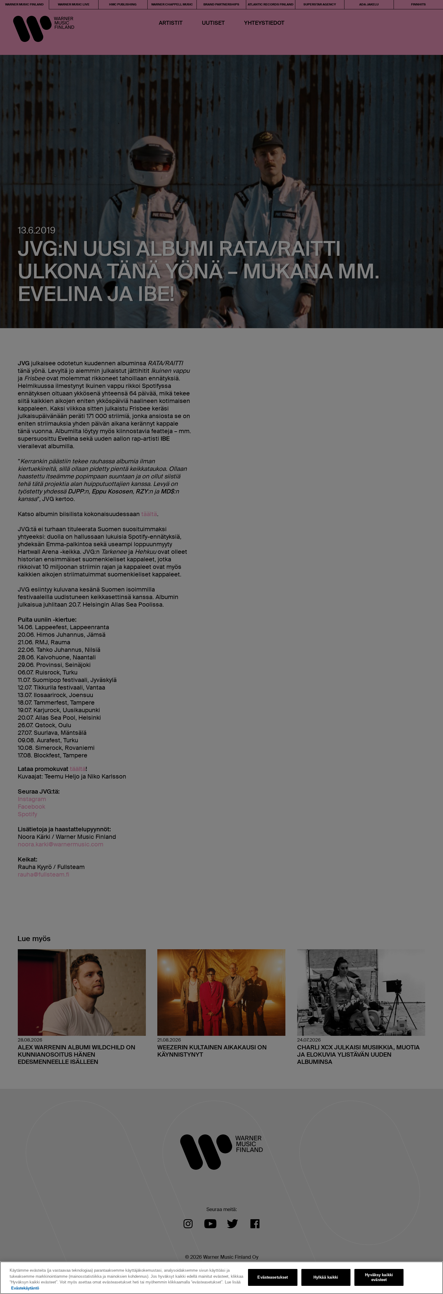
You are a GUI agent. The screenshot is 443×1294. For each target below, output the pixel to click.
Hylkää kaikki (325, 1277)
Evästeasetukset (272, 1277)
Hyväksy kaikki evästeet (379, 1277)
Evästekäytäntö (25, 1288)
